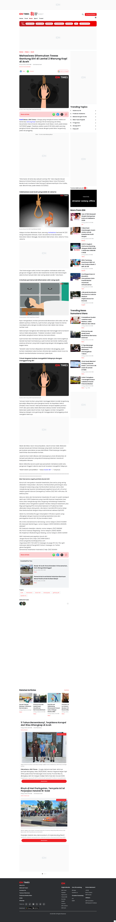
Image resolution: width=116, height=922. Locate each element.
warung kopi (31, 122)
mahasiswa (52, 232)
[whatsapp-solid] (53, 114)
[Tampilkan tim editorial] (68, 604)
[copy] (66, 114)
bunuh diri (47, 470)
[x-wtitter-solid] (62, 114)
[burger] (96, 17)
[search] (83, 14)
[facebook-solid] (57, 114)
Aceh (21, 120)
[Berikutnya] (69, 700)
